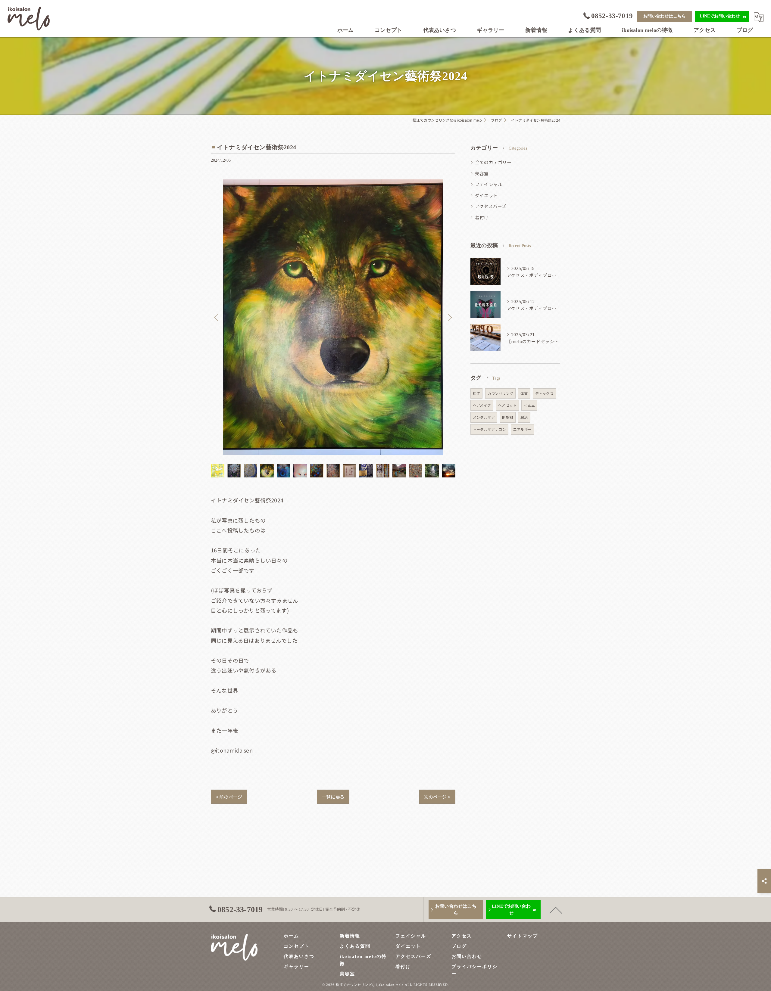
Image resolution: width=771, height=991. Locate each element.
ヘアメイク (482, 405)
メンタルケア (484, 417)
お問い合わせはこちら (664, 16)
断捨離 (507, 417)
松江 (476, 393)
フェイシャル (488, 184)
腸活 (524, 417)
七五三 (529, 405)
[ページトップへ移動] (556, 910)
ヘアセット (507, 405)
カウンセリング (500, 393)
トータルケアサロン (489, 429)
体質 (524, 393)
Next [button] (449, 317)
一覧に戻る (333, 797)
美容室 (482, 173)
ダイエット (486, 195)
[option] (333, 317)
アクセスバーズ (490, 206)
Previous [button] (217, 317)
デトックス (544, 393)
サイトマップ (522, 936)
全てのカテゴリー (493, 162)
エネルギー (522, 429)
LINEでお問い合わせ (720, 16)
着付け (482, 217)
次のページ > (437, 797)
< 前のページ (229, 797)
